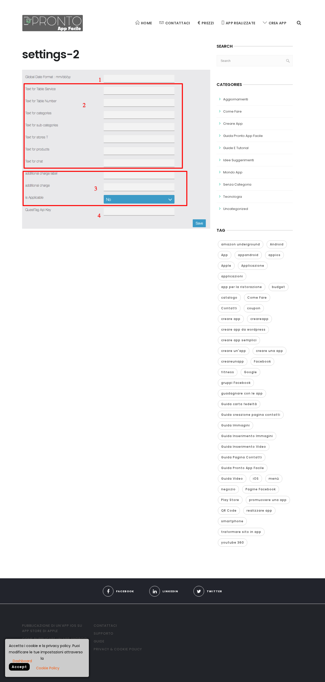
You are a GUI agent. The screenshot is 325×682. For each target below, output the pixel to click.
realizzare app (259, 510)
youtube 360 (232, 542)
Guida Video (232, 478)
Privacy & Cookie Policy (118, 649)
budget (278, 287)
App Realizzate (240, 23)
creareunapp (232, 361)
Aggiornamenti (235, 99)
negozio (228, 489)
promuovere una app (268, 500)
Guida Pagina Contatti (241, 457)
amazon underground (240, 244)
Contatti (229, 308)
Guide (99, 641)
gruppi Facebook (236, 383)
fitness (227, 372)
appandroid (248, 255)
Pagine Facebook (261, 489)
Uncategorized (235, 208)
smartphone (232, 521)
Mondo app (232, 172)
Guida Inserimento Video (243, 446)
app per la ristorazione (241, 287)
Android (277, 244)
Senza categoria (237, 184)
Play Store (230, 500)
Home (146, 23)
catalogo (229, 297)
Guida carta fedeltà (239, 404)
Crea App (277, 23)
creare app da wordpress (243, 329)
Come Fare (232, 111)
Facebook (262, 361)
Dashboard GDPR (22, 660)
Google (250, 372)
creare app (230, 319)
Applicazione (252, 265)
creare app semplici (239, 340)
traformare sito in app (241, 532)
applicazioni (232, 276)
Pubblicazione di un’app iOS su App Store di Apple (52, 628)
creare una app (269, 351)
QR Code (229, 510)
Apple (226, 265)
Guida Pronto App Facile (243, 135)
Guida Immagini (235, 425)
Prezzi (208, 23)
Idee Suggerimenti (238, 160)
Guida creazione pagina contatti (250, 414)
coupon (254, 308)
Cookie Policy (47, 668)
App (224, 255)
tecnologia (232, 196)
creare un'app (233, 351)
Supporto (103, 633)
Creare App (233, 123)
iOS (256, 478)
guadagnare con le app (242, 393)
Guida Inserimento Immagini (247, 436)
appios (274, 255)
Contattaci (177, 23)
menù (274, 478)
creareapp (259, 319)
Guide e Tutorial (236, 148)
